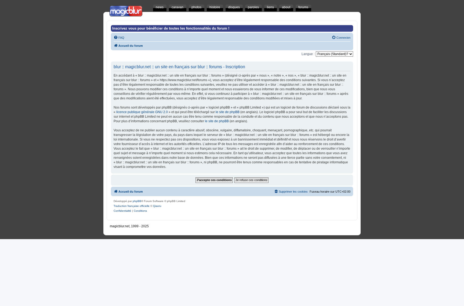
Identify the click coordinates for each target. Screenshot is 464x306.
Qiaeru (157, 205)
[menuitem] (119, 37)
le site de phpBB (228, 112)
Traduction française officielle (132, 205)
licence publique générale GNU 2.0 (142, 112)
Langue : (308, 54)
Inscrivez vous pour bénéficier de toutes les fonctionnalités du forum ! (170, 28)
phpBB (137, 201)
